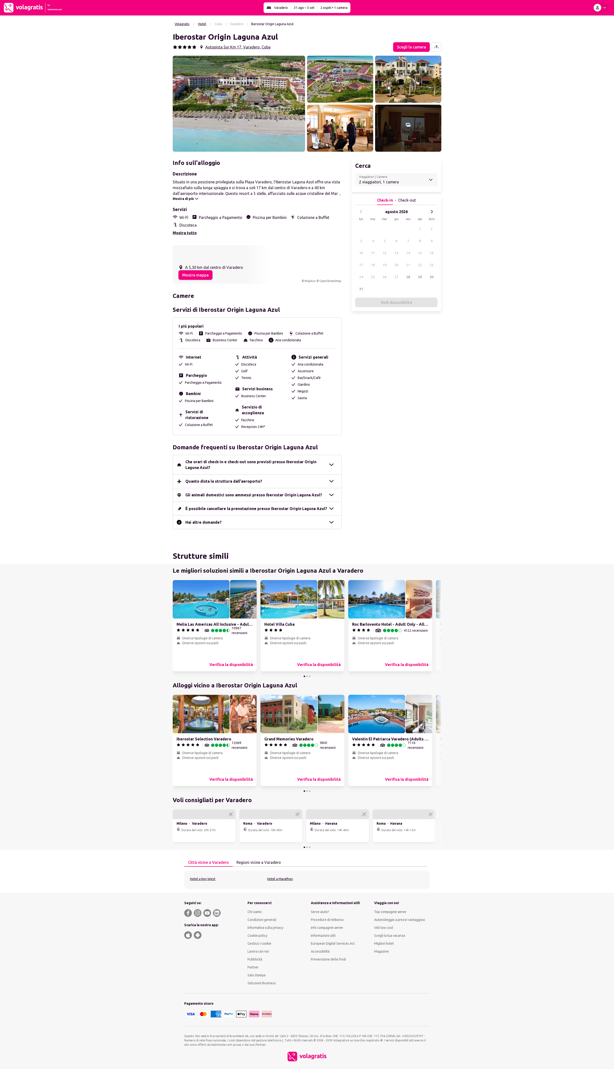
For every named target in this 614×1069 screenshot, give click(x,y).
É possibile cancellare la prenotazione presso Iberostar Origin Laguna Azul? (256, 508)
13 (396, 253)
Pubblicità (255, 959)
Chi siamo (255, 912)
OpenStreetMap (330, 280)
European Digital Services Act (333, 943)
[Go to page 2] (307, 676)
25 (373, 277)
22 (420, 265)
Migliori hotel (384, 943)
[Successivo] (432, 211)
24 (361, 277)
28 (408, 277)
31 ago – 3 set (304, 8)
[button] (239, 104)
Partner (253, 967)
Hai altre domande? (203, 522)
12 (385, 253)
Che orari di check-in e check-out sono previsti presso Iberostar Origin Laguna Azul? (250, 465)
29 (420, 277)
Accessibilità (320, 951)
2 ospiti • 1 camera (334, 8)
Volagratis (182, 24)
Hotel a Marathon (280, 879)
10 (361, 253)
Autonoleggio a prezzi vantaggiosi (399, 920)
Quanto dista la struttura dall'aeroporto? (223, 481)
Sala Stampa (257, 975)
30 (432, 277)
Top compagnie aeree (390, 912)
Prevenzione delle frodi (328, 959)
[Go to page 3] (309, 676)
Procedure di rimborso (327, 920)
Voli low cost (383, 928)
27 (396, 277)
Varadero (281, 8)
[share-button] (436, 47)
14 (408, 253)
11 (373, 253)
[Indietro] (361, 211)
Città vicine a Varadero (208, 862)
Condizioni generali (262, 920)
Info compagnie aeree (327, 928)
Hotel (202, 24)
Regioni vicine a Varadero (258, 862)
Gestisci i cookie (259, 943)
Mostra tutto (185, 233)
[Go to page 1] (304, 676)
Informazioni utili (323, 935)
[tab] (208, 863)
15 (420, 253)
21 (408, 265)
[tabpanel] (307, 880)
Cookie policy (257, 935)
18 (373, 265)
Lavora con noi (258, 951)
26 (385, 277)
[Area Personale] (601, 7)
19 (385, 265)
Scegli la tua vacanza (389, 935)
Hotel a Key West (202, 879)
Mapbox (310, 280)
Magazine (381, 951)
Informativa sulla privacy (265, 928)
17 (361, 265)
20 (396, 265)
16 (432, 253)
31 (361, 289)
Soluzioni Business (262, 983)
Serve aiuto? (320, 912)
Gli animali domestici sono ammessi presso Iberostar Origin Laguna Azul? (253, 495)
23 (432, 265)
